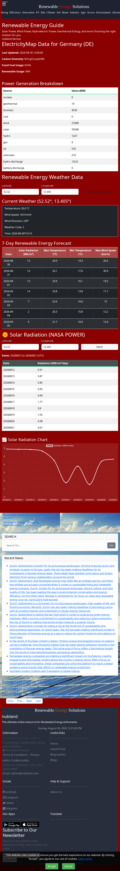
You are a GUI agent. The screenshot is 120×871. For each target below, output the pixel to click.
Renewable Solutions (64, 6)
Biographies (57, 754)
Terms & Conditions (15, 755)
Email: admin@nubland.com (21, 773)
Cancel (68, 866)
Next (29, 701)
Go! (111, 545)
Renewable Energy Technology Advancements (21, 524)
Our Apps (9, 814)
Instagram (11, 797)
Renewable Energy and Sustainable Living (41, 693)
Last (38, 701)
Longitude (47, 185)
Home (54, 743)
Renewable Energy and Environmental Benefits (25, 517)
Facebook (10, 792)
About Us (56, 792)
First (10, 701)
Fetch (99, 347)
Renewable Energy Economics (29, 688)
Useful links (57, 733)
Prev (19, 701)
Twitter (9, 803)
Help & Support (60, 781)
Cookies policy (20, 760)
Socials (7, 781)
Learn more (85, 859)
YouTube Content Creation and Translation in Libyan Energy (45, 671)
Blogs (53, 760)
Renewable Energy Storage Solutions (36, 681)
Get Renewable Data (100, 192)
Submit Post (57, 749)
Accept (52, 866)
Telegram (11, 808)
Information (10, 733)
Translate (56, 814)
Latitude (7, 185)
